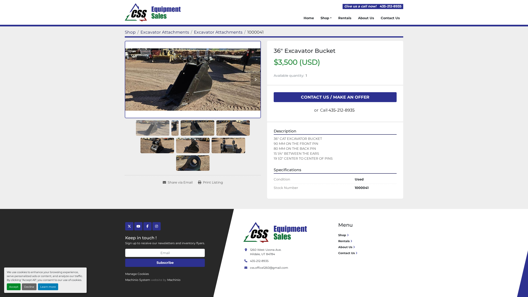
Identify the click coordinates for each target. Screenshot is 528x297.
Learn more (48, 286)
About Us (366, 18)
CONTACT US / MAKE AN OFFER (335, 97)
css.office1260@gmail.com (269, 268)
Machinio (173, 280)
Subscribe (165, 263)
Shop (325, 18)
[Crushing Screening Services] (276, 232)
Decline (29, 286)
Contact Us (390, 18)
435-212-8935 (391, 6)
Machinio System (137, 280)
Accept (13, 286)
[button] (326, 18)
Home (309, 18)
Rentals (344, 18)
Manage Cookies (137, 274)
